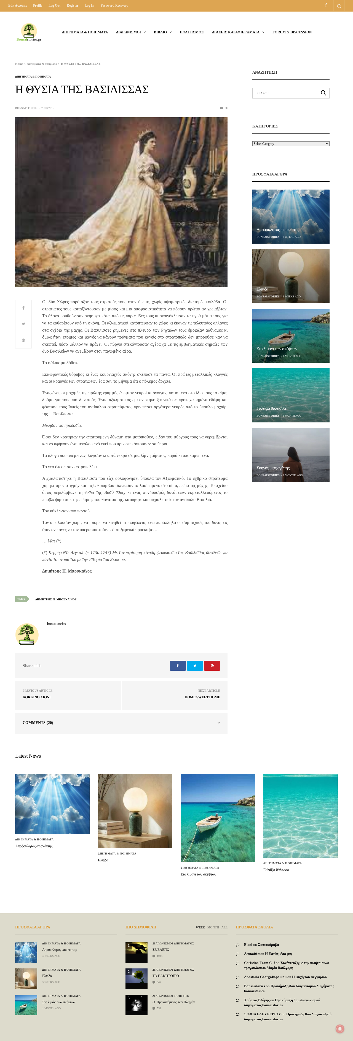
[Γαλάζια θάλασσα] (291, 395)
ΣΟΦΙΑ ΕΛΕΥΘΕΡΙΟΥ (262, 1014)
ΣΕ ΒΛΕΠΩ (161, 949)
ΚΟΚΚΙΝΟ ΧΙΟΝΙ (36, 697)
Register (72, 5)
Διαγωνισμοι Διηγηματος (173, 943)
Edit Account (17, 5)
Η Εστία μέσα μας (278, 954)
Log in (89, 5)
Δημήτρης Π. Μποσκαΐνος (56, 599)
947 (158, 982)
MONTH (213, 927)
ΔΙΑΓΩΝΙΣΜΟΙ (128, 32)
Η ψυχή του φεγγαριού (309, 977)
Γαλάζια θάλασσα (271, 408)
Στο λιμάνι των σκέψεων (276, 349)
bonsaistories (26, 108)
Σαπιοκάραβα (268, 945)
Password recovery (114, 5)
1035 (159, 955)
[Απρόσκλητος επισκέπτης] (291, 217)
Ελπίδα (262, 289)
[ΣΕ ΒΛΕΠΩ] (136, 948)
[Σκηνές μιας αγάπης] (291, 455)
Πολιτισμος (192, 32)
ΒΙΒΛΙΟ (160, 32)
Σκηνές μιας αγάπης (273, 468)
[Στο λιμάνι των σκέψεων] (291, 336)
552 (158, 1008)
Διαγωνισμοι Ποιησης (171, 996)
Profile (37, 5)
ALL (224, 927)
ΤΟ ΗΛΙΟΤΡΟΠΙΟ (166, 976)
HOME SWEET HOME (202, 697)
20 (226, 108)
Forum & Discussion (292, 32)
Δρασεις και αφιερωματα (236, 32)
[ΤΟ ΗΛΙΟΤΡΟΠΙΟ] (136, 975)
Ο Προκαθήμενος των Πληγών (174, 1002)
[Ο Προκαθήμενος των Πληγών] (136, 1003)
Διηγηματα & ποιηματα (85, 32)
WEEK (200, 927)
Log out (54, 5)
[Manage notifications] (340, 1028)
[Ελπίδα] (291, 276)
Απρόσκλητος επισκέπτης (277, 229)
